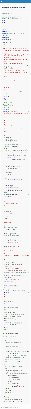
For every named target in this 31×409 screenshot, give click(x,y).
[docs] (28, 69)
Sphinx (5, 407)
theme (9, 407)
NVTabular (16, 1)
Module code (4, 4)
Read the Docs (16, 407)
